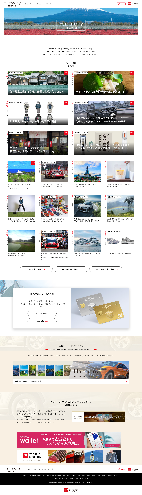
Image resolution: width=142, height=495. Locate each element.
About (48, 4)
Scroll (71, 40)
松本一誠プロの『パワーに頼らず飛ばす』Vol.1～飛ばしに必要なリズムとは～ (21, 221)
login (123, 4)
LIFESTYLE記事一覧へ (104, 269)
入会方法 (40, 321)
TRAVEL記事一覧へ (69, 269)
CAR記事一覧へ (34, 269)
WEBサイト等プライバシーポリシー (79, 479)
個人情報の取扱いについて (59, 479)
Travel (32, 4)
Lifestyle (40, 4)
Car (26, 4)
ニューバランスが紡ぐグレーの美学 (119, 253)
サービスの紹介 (40, 313)
